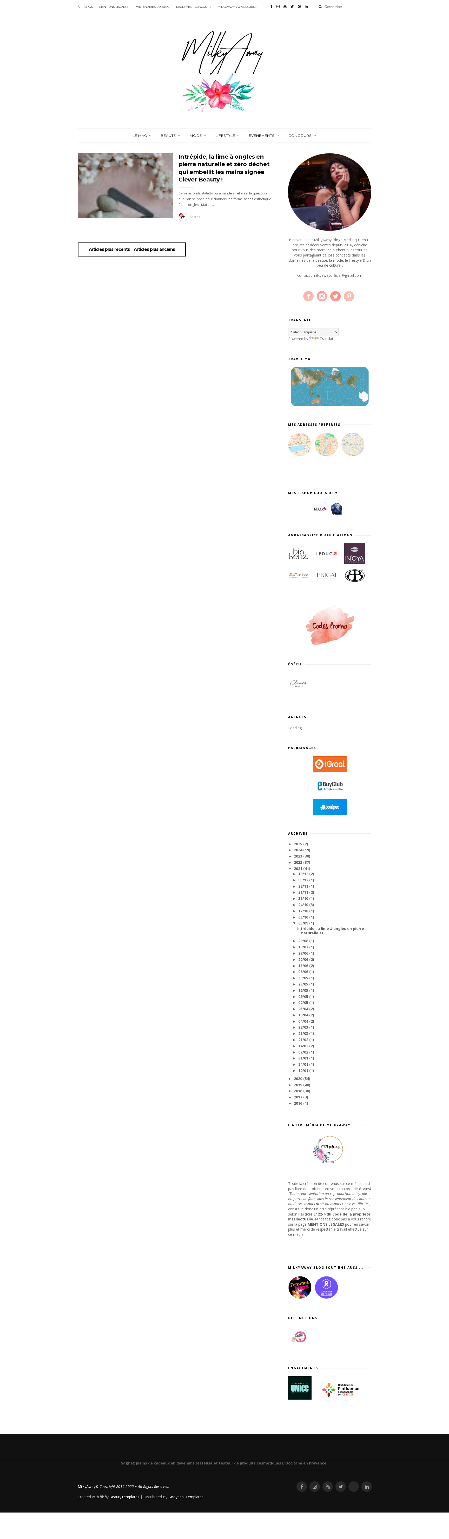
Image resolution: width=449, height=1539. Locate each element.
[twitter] (292, 6)
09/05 (303, 996)
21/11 (303, 892)
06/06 (303, 971)
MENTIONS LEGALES (113, 7)
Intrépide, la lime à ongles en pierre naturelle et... (330, 930)
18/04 (303, 1015)
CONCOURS (300, 135)
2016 (298, 1103)
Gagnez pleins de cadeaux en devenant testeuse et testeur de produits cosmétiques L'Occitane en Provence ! (224, 1463)
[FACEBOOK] (301, 1486)
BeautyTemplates (124, 1496)
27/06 (303, 953)
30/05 (303, 977)
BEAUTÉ (168, 135)
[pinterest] (299, 6)
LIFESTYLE (225, 135)
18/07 (303, 946)
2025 (298, 843)
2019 (298, 1084)
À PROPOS (85, 7)
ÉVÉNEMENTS (262, 135)
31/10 (303, 898)
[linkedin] (306, 6)
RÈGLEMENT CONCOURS (193, 7)
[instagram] (278, 6)
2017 (298, 1097)
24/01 (303, 1064)
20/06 (303, 959)
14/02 (303, 1045)
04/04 (303, 1021)
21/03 (303, 1033)
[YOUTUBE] (327, 1486)
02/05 (303, 1002)
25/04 (303, 1008)
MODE (196, 135)
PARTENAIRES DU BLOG (152, 7)
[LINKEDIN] (366, 1486)
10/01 (303, 1070)
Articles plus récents (109, 249)
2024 (298, 849)
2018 (298, 1090)
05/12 (303, 880)
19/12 (303, 873)
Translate (327, 338)
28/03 (303, 1027)
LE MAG (140, 135)
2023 (298, 856)
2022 (298, 862)
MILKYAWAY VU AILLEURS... (237, 7)
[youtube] (285, 6)
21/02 (303, 1039)
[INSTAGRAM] (314, 1486)
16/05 (303, 990)
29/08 (303, 940)
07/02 (303, 1052)
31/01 (303, 1058)
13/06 (303, 965)
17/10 (303, 910)
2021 (298, 868)
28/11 (303, 886)
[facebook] (271, 6)
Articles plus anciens (154, 249)
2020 (298, 1078)
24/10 (303, 904)
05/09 (303, 923)
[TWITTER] (340, 1486)
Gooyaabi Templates (185, 1496)
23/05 (303, 984)
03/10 (303, 917)
